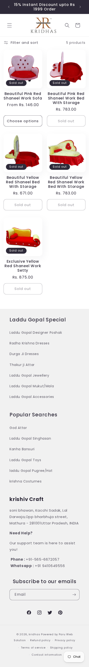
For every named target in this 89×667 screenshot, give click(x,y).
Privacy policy (65, 640)
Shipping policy (61, 647)
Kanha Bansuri (22, 449)
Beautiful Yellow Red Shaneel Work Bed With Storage (66, 182)
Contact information (47, 655)
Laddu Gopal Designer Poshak (35, 332)
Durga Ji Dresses (24, 354)
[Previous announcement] (9, 7)
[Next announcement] (80, 7)
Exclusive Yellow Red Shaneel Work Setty (23, 266)
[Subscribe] (74, 594)
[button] (9, 25)
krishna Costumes (25, 481)
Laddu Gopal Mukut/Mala (31, 386)
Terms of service (33, 647)
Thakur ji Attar (22, 364)
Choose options (23, 120)
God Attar (18, 427)
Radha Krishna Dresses (29, 343)
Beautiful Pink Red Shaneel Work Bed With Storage (66, 98)
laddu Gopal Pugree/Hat (30, 470)
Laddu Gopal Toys (25, 460)
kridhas (34, 634)
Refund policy (40, 640)
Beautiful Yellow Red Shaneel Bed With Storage (23, 182)
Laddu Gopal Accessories (31, 396)
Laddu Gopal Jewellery (29, 375)
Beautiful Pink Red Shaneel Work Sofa (23, 95)
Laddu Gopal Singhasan (30, 438)
